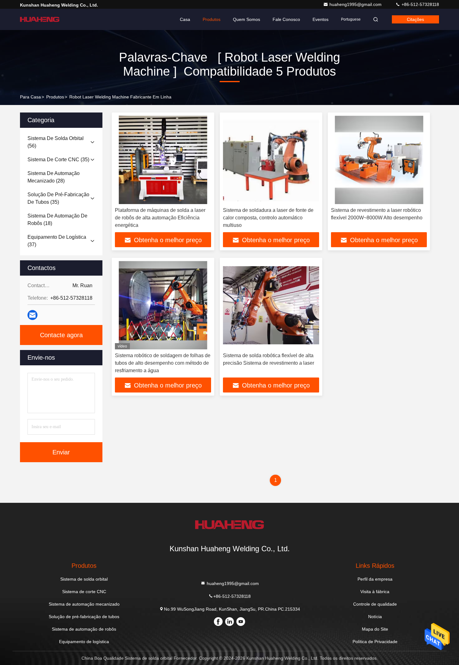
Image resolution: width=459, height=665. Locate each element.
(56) (55, 142)
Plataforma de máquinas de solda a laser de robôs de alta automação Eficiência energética (160, 218)
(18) (57, 219)
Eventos (320, 19)
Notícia (375, 616)
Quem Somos (246, 19)
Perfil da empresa (375, 579)
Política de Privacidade (375, 641)
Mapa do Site (375, 629)
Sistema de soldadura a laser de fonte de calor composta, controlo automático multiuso (268, 218)
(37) (56, 240)
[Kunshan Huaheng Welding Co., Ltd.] (39, 19)
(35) (58, 159)
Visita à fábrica (374, 591)
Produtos (211, 19)
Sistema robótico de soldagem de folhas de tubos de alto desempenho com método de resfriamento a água (162, 363)
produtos (55, 96)
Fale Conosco (286, 19)
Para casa (30, 96)
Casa (185, 19)
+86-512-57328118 (419, 4)
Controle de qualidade (375, 604)
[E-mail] (32, 315)
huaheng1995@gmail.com (356, 4)
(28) (53, 177)
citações (415, 19)
